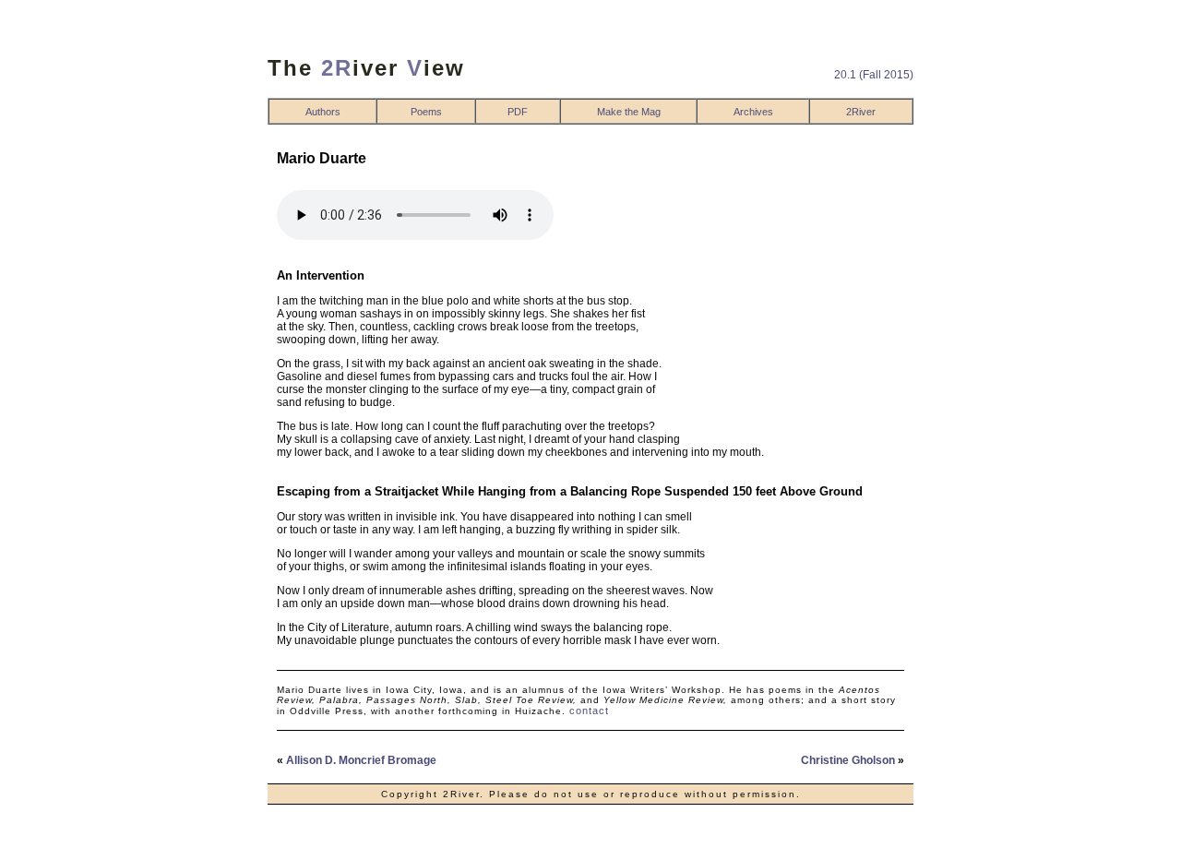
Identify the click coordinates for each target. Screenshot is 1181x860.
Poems (426, 111)
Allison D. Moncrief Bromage (361, 760)
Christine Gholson (848, 760)
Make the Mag (629, 111)
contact (589, 710)
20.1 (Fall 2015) (873, 74)
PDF (517, 111)
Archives (753, 111)
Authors (322, 111)
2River (861, 111)
